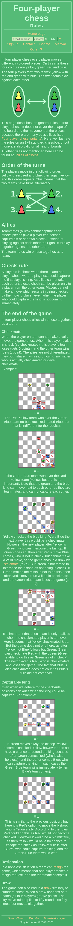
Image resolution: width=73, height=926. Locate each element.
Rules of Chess (27, 155)
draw (47, 888)
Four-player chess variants (21, 138)
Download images (54, 918)
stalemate (11, 564)
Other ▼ (36, 49)
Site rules (33, 918)
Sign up (12, 44)
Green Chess (16, 918)
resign (58, 867)
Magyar (60, 44)
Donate (44, 44)
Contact (29, 44)
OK (53, 38)
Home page (36, 34)
